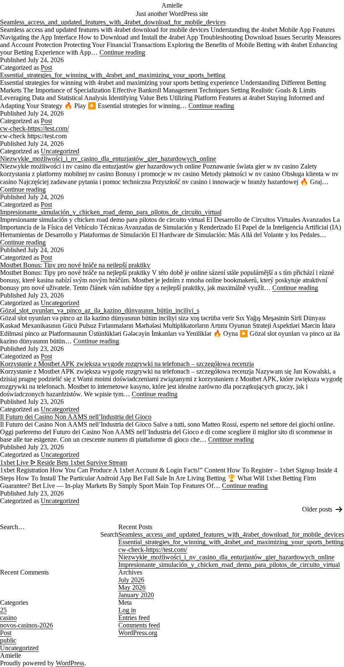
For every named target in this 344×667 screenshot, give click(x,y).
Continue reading (122, 52)
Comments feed (139, 625)
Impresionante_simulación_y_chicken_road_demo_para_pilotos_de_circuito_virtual (111, 212)
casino (8, 617)
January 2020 (136, 594)
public (8, 640)
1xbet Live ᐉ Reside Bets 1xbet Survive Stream (63, 462)
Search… (12, 526)
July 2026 (131, 579)
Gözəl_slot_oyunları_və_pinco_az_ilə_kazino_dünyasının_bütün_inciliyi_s (99, 310)
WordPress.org (137, 632)
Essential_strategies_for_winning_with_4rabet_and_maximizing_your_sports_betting (112, 75)
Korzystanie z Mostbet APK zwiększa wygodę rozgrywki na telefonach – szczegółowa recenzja (127, 363)
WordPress (70, 663)
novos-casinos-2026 (26, 625)
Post (46, 67)
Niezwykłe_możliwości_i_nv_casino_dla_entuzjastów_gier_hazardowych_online (108, 158)
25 (3, 610)
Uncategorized (60, 151)
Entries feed (134, 617)
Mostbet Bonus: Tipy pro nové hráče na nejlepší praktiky (75, 265)
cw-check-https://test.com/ (34, 128)
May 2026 (132, 587)
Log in (127, 610)
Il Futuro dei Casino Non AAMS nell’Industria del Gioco (75, 416)
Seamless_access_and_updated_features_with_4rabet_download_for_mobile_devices (113, 22)
